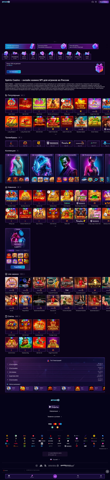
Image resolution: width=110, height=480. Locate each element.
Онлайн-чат (53, 455)
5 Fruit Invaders (13, 364)
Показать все (102, 448)
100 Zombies (12, 372)
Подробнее (17, 267)
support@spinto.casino (56, 453)
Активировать (14, 71)
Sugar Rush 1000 (14, 376)
